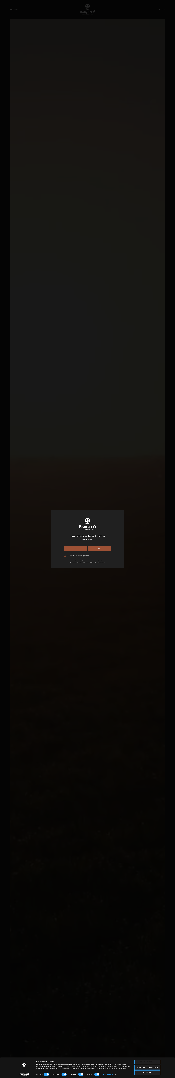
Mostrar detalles (108, 1074)
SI (75, 548)
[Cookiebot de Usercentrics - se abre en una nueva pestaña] (24, 1074)
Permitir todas (147, 1062)
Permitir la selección (147, 1067)
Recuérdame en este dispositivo (78, 556)
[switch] (64, 1074)
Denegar (147, 1072)
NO (99, 548)
